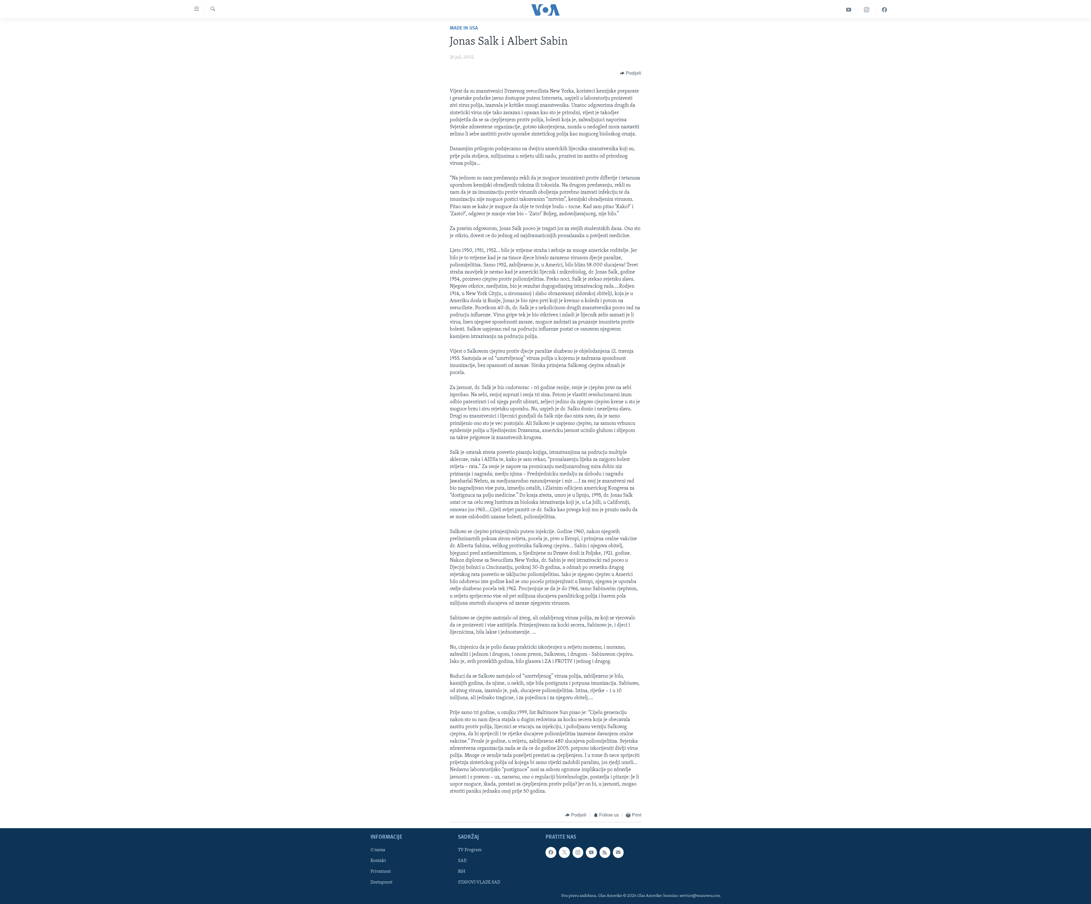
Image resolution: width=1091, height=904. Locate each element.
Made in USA (464, 28)
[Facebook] (884, 9)
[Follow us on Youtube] (591, 852)
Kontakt (378, 861)
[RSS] (604, 852)
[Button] (630, 73)
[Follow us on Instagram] (577, 852)
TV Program (470, 850)
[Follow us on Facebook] (551, 852)
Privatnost (380, 871)
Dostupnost (381, 882)
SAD (462, 861)
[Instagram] (867, 9)
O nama (377, 850)
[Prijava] (618, 852)
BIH (461, 871)
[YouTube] (849, 9)
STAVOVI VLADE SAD (479, 882)
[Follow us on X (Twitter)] (564, 852)
